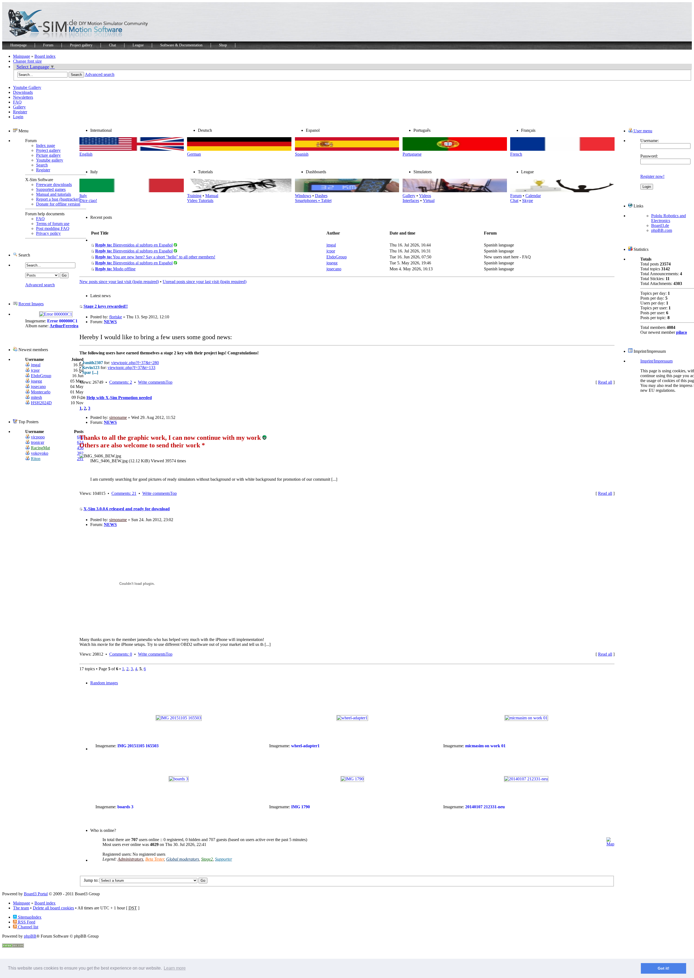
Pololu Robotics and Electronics (668, 218)
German (194, 154)
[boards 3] (179, 779)
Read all (605, 382)
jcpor (35, 370)
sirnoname (118, 417)
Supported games (51, 189)
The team (21, 908)
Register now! (652, 176)
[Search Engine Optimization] (13, 946)
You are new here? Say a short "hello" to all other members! (155, 257)
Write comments (152, 382)
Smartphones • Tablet (313, 200)
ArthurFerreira (64, 325)
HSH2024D (41, 402)
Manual (211, 195)
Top (169, 382)
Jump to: (91, 880)
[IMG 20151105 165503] (179, 718)
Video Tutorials (200, 200)
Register (20, 112)
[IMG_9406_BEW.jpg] (100, 456)
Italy (83, 195)
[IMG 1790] (352, 779)
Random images (104, 683)
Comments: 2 (120, 382)
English (85, 154)
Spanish (302, 154)
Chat (112, 45)
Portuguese (412, 154)
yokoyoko (39, 453)
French (516, 154)
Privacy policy (48, 233)
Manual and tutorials (53, 194)
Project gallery (81, 45)
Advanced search (99, 74)
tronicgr (37, 442)
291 (80, 458)
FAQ (17, 102)
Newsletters (23, 97)
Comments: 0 (120, 654)
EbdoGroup (41, 375)
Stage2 (207, 859)
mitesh (36, 397)
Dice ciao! (88, 200)
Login (18, 116)
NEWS (110, 321)
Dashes (321, 195)
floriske (115, 317)
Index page (45, 145)
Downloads (23, 92)
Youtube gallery (49, 160)
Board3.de (660, 225)
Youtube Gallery (27, 87)
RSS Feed (26, 922)
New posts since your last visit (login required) (119, 281)
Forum (48, 45)
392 (80, 453)
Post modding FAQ (52, 228)
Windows (303, 195)
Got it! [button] (663, 968)
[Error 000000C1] (56, 314)
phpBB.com (661, 230)
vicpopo (38, 437)
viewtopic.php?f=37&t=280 (135, 362)
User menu (642, 131)
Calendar (533, 195)
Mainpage (21, 56)
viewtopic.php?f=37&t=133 (131, 367)
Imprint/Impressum (656, 361)
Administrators (130, 859)
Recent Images (31, 304)
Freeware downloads (54, 184)
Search (42, 165)
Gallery (19, 107)
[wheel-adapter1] (352, 718)
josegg (36, 381)
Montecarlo (40, 392)
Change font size (27, 61)
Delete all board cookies (53, 908)
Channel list (27, 927)
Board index (45, 56)
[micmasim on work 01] (526, 718)
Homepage (18, 45)
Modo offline (115, 269)
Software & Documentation (181, 45)
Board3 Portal (36, 894)
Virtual (429, 200)
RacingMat (40, 447)
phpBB (30, 936)
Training (194, 195)
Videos (425, 195)
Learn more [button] (175, 968)
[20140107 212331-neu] (526, 779)
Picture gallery (48, 155)
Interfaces (411, 200)
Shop (223, 45)
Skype (527, 200)
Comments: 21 (123, 493)
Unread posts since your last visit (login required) (204, 281)
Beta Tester (154, 859)
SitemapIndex (29, 917)
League (138, 45)
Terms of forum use (52, 223)
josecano (38, 386)
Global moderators (182, 859)
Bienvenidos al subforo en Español (134, 245)
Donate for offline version (58, 204)
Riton (35, 458)
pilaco (681, 332)
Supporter (223, 859)
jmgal (35, 365)
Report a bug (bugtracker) (58, 199)
